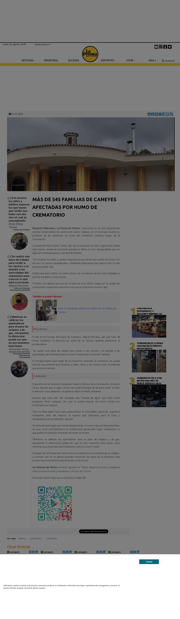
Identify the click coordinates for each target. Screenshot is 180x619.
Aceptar (149, 561)
